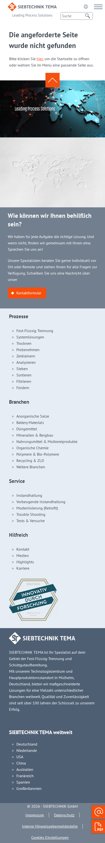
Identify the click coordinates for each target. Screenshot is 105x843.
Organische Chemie (32, 447)
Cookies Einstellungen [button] (50, 837)
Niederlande (26, 750)
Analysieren (26, 362)
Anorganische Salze (32, 416)
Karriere (22, 568)
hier (40, 58)
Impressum (34, 815)
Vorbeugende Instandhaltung (40, 501)
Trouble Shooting (30, 514)
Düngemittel (26, 428)
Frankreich (25, 775)
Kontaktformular (28, 293)
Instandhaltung (29, 495)
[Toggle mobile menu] (98, 6)
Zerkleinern (25, 356)
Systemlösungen (30, 337)
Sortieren (24, 375)
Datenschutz (64, 815)
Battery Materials (30, 422)
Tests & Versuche (30, 520)
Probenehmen (28, 349)
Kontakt (22, 549)
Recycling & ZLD (30, 460)
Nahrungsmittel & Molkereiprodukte (46, 441)
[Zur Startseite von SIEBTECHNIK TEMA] (32, 5)
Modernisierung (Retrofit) (37, 508)
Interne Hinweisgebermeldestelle (50, 826)
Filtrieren (23, 381)
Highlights (25, 561)
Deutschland (26, 744)
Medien (22, 555)
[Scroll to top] (52, 80)
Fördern (22, 387)
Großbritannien (29, 788)
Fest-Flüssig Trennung (34, 330)
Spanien (23, 782)
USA (19, 756)
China (21, 763)
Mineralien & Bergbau (34, 435)
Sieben (22, 368)
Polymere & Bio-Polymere (37, 454)
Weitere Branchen (30, 466)
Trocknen (24, 343)
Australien (24, 769)
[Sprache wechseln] (86, 6)
